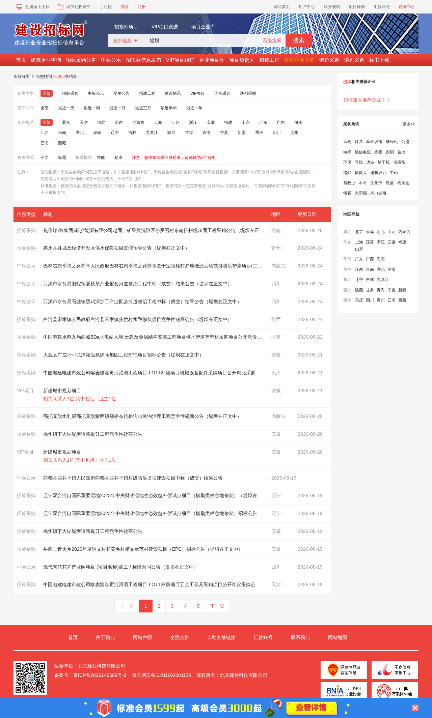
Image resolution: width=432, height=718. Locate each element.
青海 (206, 132)
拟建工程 (269, 60)
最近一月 (117, 108)
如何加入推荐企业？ (366, 100)
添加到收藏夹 (78, 7)
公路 (405, 141)
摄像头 (361, 172)
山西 (119, 122)
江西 (44, 132)
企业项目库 (211, 60)
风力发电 (378, 193)
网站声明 (142, 637)
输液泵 (399, 162)
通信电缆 (363, 152)
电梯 (347, 152)
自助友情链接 (221, 637)
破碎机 (392, 141)
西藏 (62, 143)
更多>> (408, 124)
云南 (44, 143)
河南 (62, 132)
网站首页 (282, 7)
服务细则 (332, 7)
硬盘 (390, 182)
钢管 (347, 193)
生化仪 (376, 182)
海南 (298, 122)
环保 (347, 162)
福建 (228, 122)
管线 (359, 162)
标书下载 (379, 60)
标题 (62, 157)
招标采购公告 (81, 60)
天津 (84, 122)
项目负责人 (241, 60)
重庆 (259, 132)
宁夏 (224, 132)
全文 (44, 157)
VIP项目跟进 (165, 26)
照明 (390, 152)
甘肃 (189, 132)
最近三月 (143, 108)
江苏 (175, 122)
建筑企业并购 (299, 60)
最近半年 (169, 108)
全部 (47, 93)
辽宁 (115, 132)
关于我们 (105, 637)
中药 (394, 172)
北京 (66, 122)
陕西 (171, 132)
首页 (21, 60)
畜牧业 (349, 182)
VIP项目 (197, 93)
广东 (263, 122)
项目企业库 (203, 26)
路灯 (347, 172)
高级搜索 (272, 40)
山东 (246, 122)
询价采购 (329, 60)
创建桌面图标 (37, 7)
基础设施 (374, 141)
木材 (363, 182)
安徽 (211, 122)
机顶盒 (403, 182)
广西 (281, 122)
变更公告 (121, 93)
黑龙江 (152, 132)
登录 (125, 7)
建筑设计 (378, 172)
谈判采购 (354, 60)
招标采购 (70, 93)
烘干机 (384, 162)
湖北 (80, 132)
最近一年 (194, 108)
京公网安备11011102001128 (161, 675)
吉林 (132, 132)
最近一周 (92, 108)
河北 (101, 122)
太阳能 (361, 193)
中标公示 (111, 60)
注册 (142, 7)
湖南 (97, 132)
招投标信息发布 (143, 60)
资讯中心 (406, 7)
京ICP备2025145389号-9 (100, 675)
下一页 (217, 606)
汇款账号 (382, 7)
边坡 (370, 162)
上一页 (127, 606)
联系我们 (300, 637)
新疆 (242, 132)
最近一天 (66, 108)
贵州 (294, 132)
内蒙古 (138, 122)
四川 (277, 132)
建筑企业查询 (46, 60)
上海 (158, 122)
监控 (401, 152)
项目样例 (357, 7)
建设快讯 (173, 93)
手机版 (106, 7)
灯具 (359, 141)
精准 (118, 157)
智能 (101, 157)
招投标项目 (126, 26)
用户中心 (307, 7)
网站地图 (337, 637)
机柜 (378, 152)
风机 (347, 141)
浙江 (193, 122)
